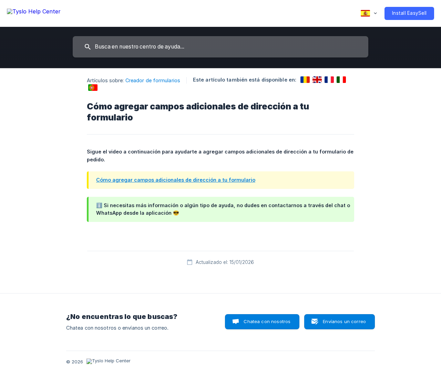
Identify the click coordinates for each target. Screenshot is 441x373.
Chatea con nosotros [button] (267, 321)
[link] (305, 79)
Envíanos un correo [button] (344, 321)
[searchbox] (220, 46)
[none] (34, 12)
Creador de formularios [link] (152, 80)
